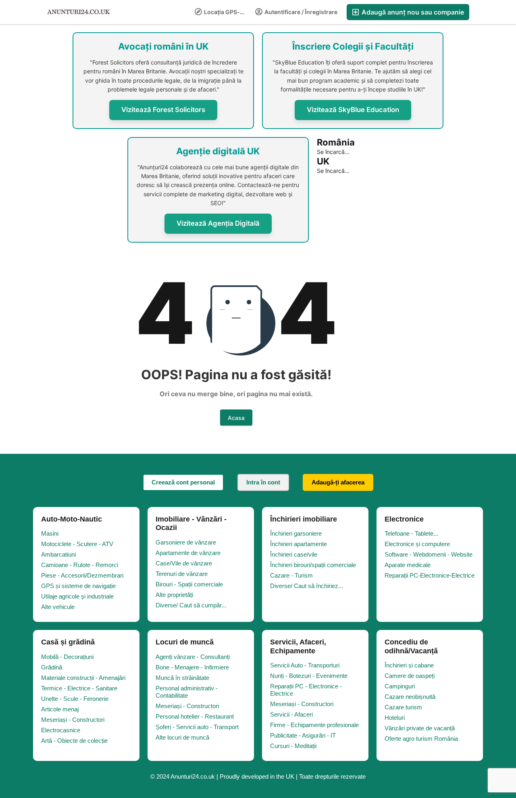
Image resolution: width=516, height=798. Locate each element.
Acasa (236, 417)
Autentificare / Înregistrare (300, 11)
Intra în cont (263, 482)
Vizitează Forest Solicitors (163, 110)
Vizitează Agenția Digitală (218, 223)
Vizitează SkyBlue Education (353, 110)
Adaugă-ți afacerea (338, 482)
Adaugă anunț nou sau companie (412, 12)
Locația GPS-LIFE (227, 11)
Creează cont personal (183, 482)
